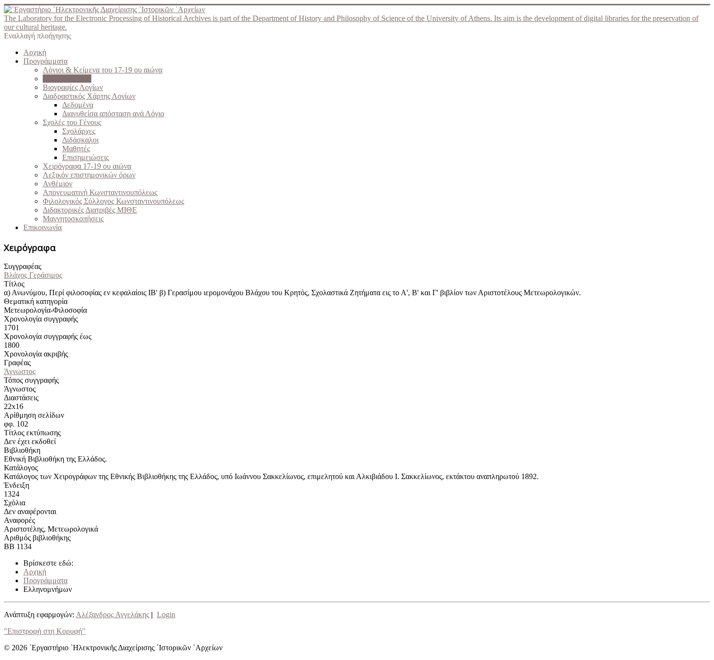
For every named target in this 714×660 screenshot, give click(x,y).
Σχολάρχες (78, 131)
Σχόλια (14, 503)
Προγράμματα (45, 61)
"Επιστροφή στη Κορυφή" (44, 631)
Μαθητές (76, 148)
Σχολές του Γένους (72, 122)
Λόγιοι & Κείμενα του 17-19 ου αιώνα (102, 70)
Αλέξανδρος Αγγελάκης (112, 614)
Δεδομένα (77, 105)
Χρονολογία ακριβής (36, 354)
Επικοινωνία (42, 227)
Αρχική (34, 52)
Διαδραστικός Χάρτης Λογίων (89, 96)
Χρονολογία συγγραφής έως (47, 336)
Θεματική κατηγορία (36, 301)
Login (166, 614)
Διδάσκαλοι (80, 140)
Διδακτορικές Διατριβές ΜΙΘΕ (90, 210)
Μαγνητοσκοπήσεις (73, 218)
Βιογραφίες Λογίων (73, 87)
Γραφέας (17, 362)
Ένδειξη (16, 485)
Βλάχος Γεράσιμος (33, 275)
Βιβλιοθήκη (22, 450)
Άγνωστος (19, 371)
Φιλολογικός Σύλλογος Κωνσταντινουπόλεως (113, 201)
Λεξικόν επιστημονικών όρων (89, 175)
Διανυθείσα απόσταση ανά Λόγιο (113, 113)
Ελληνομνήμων (67, 78)
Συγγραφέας (22, 266)
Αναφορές (19, 520)
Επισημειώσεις (85, 157)
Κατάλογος (21, 468)
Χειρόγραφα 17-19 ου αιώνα (87, 166)
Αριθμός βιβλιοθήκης (37, 538)
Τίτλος (14, 284)
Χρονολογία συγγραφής (41, 319)
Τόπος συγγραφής (31, 380)
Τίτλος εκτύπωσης (32, 432)
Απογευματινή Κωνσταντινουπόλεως (100, 192)
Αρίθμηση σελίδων (34, 415)
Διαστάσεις (21, 397)
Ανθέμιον (57, 183)
